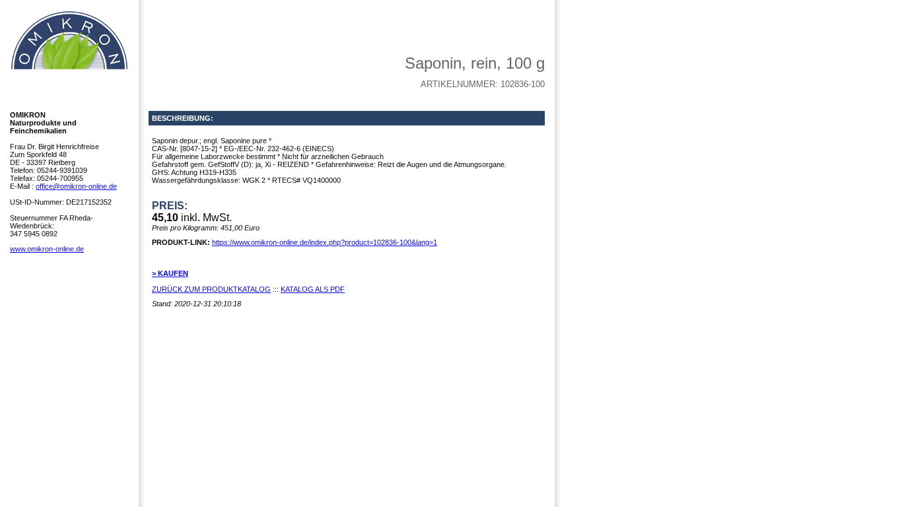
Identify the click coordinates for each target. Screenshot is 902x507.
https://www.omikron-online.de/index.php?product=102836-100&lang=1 (324, 242)
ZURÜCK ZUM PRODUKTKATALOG (211, 289)
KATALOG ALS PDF (313, 289)
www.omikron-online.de (47, 249)
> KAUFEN (170, 273)
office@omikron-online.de (76, 186)
